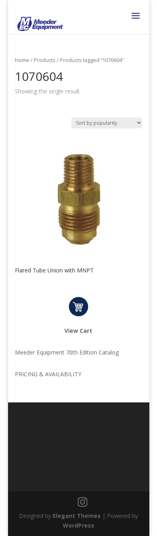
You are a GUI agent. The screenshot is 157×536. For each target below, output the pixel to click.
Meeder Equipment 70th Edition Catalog (67, 352)
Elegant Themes (77, 516)
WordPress (78, 525)
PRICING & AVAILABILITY (48, 374)
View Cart (78, 330)
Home (22, 60)
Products (45, 60)
